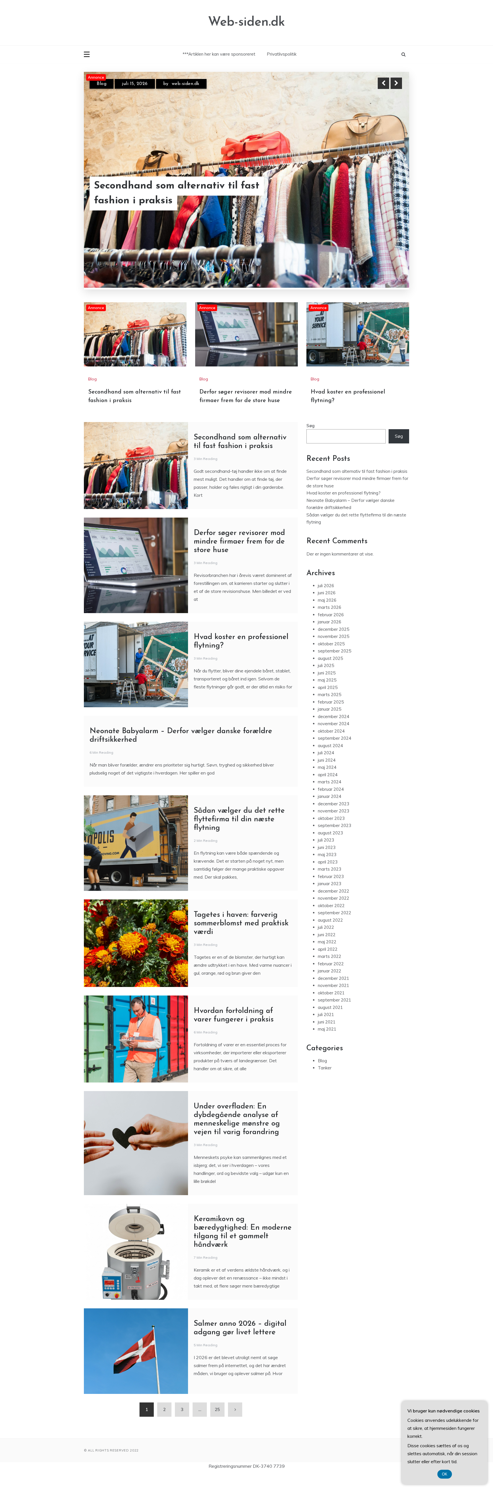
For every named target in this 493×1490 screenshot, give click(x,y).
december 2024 (333, 732)
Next (396, 83)
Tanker (325, 1083)
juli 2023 (326, 855)
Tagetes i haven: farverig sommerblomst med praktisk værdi (241, 939)
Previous (383, 83)
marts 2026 (329, 623)
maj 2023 (327, 870)
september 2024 (334, 754)
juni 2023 (327, 863)
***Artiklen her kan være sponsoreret (219, 54)
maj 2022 (327, 957)
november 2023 (333, 826)
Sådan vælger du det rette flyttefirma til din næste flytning (239, 835)
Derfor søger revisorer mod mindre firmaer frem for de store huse (176, 193)
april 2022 (328, 965)
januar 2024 (329, 812)
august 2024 (330, 761)
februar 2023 (331, 892)
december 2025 (333, 645)
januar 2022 (329, 986)
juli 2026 (326, 601)
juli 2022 (326, 943)
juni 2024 (327, 776)
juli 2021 (326, 1030)
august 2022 (330, 935)
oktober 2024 (331, 746)
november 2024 (333, 739)
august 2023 (330, 848)
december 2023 (333, 819)
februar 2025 (331, 717)
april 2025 (328, 703)
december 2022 (333, 906)
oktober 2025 (331, 659)
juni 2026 (327, 608)
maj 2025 (327, 695)
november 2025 (333, 652)
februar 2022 (331, 979)
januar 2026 (329, 637)
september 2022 (334, 928)
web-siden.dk (188, 84)
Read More (386, 193)
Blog (101, 84)
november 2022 (333, 914)
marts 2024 (329, 797)
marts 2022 (329, 972)
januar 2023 (329, 899)
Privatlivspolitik (281, 54)
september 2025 (334, 666)
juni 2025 (327, 688)
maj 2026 (327, 616)
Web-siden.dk (246, 22)
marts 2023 (329, 884)
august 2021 (330, 1023)
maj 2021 (327, 1044)
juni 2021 (327, 1037)
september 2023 (334, 841)
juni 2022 (327, 950)
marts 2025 (329, 710)
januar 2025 (329, 724)
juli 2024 (326, 768)
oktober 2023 (331, 834)
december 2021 (333, 994)
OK (444, 1474)
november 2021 (333, 1001)
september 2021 (334, 1015)
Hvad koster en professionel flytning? (343, 508)
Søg (310, 441)
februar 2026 (331, 630)
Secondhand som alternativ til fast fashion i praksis (356, 487)
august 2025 (330, 674)
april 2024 (328, 790)
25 (217, 1425)
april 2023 (328, 877)
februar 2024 (331, 805)
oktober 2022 (331, 921)
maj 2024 (327, 783)
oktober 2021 (331, 1008)
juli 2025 (326, 681)
